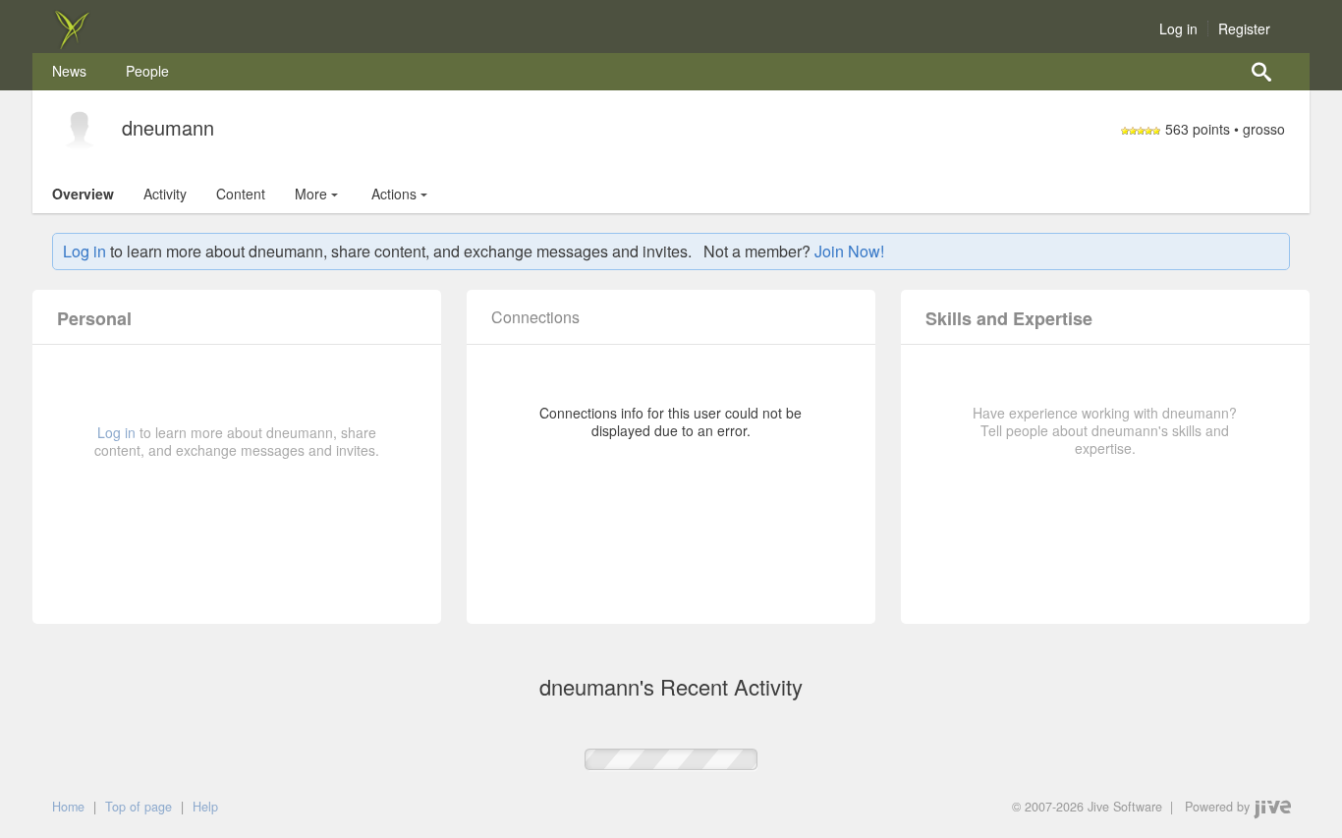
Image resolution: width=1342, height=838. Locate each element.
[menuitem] (69, 71)
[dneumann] (79, 129)
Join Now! (849, 251)
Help (205, 806)
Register (1244, 28)
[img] (71, 43)
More (311, 193)
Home (68, 806)
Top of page (138, 806)
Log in (1178, 28)
